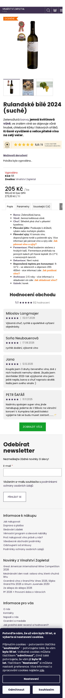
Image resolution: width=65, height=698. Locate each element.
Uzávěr (17, 283)
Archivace (19, 276)
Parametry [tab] (23, 206)
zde (42, 670)
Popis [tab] (10, 206)
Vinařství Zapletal (26, 179)
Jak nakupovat (11, 521)
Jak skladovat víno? (45, 280)
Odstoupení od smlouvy (17, 545)
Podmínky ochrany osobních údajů (23, 549)
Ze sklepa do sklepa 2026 (17, 588)
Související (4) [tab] (41, 206)
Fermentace (20, 247)
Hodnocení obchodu (33, 295)
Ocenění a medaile (14, 621)
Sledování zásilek (13, 529)
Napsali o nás (10, 617)
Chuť (16, 221)
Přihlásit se (15, 497)
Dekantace (19, 260)
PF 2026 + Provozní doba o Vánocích (24, 592)
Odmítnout (16, 690)
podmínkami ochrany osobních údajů (30, 483)
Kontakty (8, 613)
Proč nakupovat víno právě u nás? (23, 537)
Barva (16, 214)
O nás (6, 609)
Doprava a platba (13, 525)
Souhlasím (46, 690)
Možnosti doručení (15, 155)
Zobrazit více (32, 427)
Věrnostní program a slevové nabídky (25, 533)
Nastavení (31, 679)
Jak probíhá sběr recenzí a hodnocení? (26, 625)
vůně (7, 124)
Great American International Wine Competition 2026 (31, 568)
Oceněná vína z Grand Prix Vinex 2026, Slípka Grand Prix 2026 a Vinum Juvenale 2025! (29, 582)
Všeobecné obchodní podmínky (22, 541)
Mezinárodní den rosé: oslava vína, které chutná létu (31, 575)
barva (24, 119)
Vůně (16, 218)
